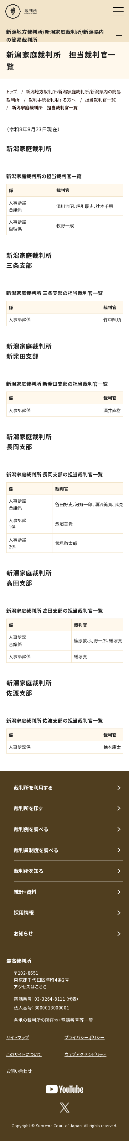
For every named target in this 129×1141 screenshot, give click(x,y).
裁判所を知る (28, 870)
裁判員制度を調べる (36, 850)
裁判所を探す (28, 808)
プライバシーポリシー (84, 1037)
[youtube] (64, 1089)
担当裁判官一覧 (100, 99)
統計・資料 (25, 891)
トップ (12, 91)
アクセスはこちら (30, 986)
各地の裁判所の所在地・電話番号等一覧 (53, 1020)
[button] (116, 763)
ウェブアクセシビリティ (85, 1054)
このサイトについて (24, 1054)
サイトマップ (17, 1037)
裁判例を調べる (31, 829)
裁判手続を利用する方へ (52, 99)
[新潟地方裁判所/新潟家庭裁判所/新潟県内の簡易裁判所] (119, 35)
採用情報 (24, 912)
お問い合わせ (19, 1071)
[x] (65, 1107)
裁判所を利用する (33, 787)
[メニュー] (118, 11)
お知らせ (23, 933)
